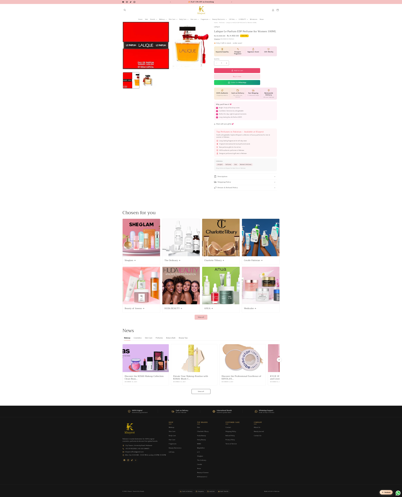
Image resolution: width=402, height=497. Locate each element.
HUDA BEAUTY (172, 308)
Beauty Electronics (175, 448)
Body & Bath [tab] (170, 338)
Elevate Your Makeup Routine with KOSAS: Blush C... (190, 377)
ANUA (207, 308)
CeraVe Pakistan (252, 260)
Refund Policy (230, 436)
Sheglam (129, 260)
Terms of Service (231, 444)
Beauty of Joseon (133, 308)
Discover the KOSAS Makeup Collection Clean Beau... (144, 377)
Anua (199, 468)
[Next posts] (279, 359)
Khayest (130, 491)
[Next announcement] (231, 2)
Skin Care (172, 431)
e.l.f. (198, 452)
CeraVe (199, 464)
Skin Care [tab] (148, 338)
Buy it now (237, 76)
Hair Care (172, 440)
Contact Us (257, 436)
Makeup (171, 427)
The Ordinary (171, 260)
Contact (228, 427)
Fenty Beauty (201, 440)
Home (216, 22)
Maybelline (201, 448)
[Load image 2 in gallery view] (148, 80)
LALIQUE (219, 164)
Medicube (249, 308)
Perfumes (222, 22)
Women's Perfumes (245, 164)
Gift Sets (171, 452)
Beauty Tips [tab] (183, 338)
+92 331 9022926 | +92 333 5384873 (137, 448)
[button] (124, 10)
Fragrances (172, 444)
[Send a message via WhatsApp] (398, 493)
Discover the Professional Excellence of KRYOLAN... (241, 377)
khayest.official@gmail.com (134, 452)
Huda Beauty (201, 436)
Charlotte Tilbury (213, 260)
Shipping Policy (230, 431)
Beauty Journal (259, 431)
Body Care (172, 436)
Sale (235, 164)
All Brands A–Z (202, 477)
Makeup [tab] (127, 338)
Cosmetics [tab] (138, 338)
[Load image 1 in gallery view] (131, 80)
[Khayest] (129, 428)
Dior (198, 427)
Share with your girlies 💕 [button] (225, 124)
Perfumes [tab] (159, 338)
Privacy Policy (230, 440)
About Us (257, 427)
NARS (199, 444)
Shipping (217, 39)
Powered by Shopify (138, 491)
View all (201, 317)
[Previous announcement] (170, 2)
